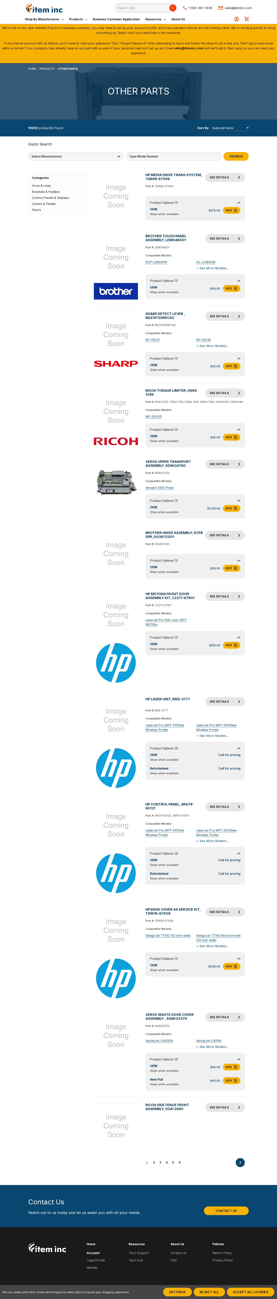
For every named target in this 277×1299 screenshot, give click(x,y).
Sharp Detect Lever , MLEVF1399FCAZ (165, 316)
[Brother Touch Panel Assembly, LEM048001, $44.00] (116, 258)
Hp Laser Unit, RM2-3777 (167, 699)
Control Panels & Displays (50, 198)
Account (93, 1253)
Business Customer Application (116, 19)
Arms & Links (41, 186)
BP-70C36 (203, 340)
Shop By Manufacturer (42, 19)
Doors (36, 210)
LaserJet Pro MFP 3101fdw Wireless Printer (164, 727)
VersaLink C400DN (159, 1041)
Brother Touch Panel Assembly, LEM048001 (165, 238)
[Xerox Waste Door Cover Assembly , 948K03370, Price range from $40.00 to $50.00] (116, 1036)
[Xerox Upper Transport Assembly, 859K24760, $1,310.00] (116, 483)
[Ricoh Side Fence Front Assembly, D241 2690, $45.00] (116, 1126)
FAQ (174, 1260)
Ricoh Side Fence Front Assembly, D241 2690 (167, 1107)
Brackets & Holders (46, 192)
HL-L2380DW (206, 262)
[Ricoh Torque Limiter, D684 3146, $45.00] (116, 412)
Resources (153, 19)
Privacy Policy (223, 1260)
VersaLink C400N (208, 1041)
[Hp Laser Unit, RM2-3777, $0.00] (116, 720)
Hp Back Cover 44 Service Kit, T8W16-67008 (172, 911)
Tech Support (139, 1253)
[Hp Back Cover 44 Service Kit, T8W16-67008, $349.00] (116, 931)
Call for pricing (229, 755)
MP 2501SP (153, 416)
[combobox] (146, 8)
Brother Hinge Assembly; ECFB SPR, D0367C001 (174, 535)
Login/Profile (96, 1260)
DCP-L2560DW (156, 262)
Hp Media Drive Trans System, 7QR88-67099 (173, 177)
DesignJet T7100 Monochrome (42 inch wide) (218, 938)
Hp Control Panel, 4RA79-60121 (169, 806)
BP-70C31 (152, 340)
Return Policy (222, 1253)
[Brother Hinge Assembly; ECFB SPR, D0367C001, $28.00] (116, 554)
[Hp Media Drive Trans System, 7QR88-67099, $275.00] (116, 196)
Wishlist (92, 1267)
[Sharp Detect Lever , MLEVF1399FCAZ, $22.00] (116, 335)
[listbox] (230, 128)
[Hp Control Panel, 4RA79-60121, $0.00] (116, 826)
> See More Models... (212, 268)
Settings (177, 1292)
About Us (178, 19)
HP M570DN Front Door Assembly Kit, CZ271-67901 (169, 596)
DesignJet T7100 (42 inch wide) (168, 935)
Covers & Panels (44, 204)
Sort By (203, 128)
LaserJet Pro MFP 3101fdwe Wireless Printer (216, 727)
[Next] (240, 1162)
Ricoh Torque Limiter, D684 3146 (171, 392)
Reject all (209, 1292)
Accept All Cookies (250, 1292)
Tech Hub (136, 1260)
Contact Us (226, 1211)
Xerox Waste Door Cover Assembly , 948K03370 (169, 1017)
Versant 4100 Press (159, 488)
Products (76, 19)
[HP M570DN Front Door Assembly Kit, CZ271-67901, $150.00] (116, 615)
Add (229, 210)
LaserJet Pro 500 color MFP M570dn (166, 622)
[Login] (236, 19)
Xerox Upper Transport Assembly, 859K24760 (168, 464)
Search (236, 156)
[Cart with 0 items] (246, 19)
